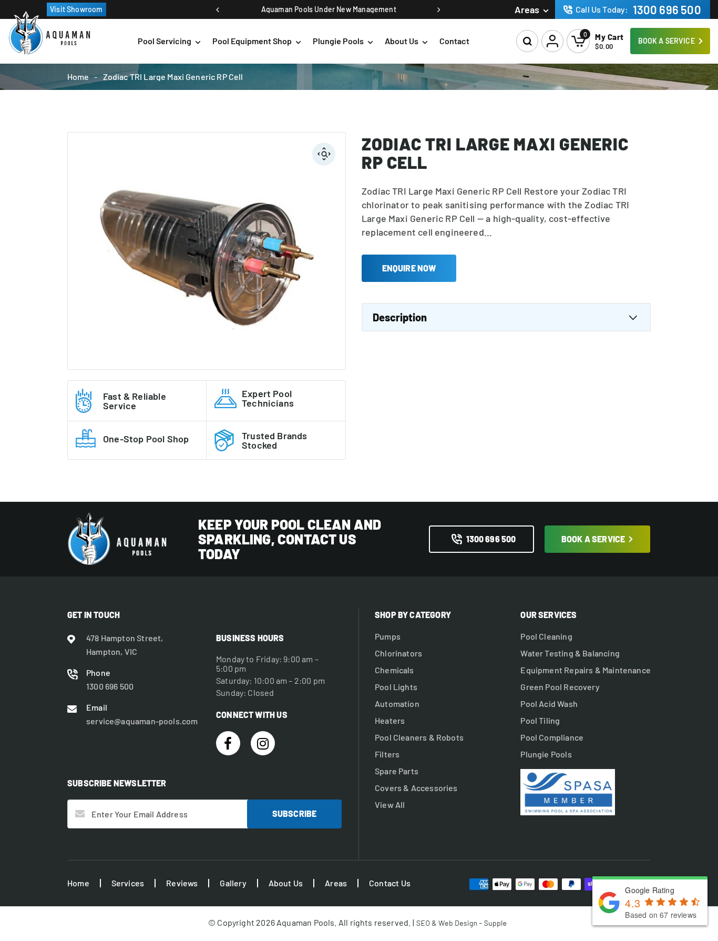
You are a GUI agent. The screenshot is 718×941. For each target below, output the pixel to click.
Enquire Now (409, 268)
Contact (454, 41)
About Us (401, 41)
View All (390, 805)
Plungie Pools (338, 41)
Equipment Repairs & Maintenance (585, 670)
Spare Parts (396, 771)
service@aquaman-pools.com (142, 721)
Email (96, 707)
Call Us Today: (638, 9)
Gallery (233, 883)
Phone (98, 672)
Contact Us (390, 883)
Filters (387, 754)
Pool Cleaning (546, 636)
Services (127, 883)
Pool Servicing (164, 41)
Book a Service (666, 40)
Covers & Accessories (416, 788)
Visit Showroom (76, 9)
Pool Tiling (540, 720)
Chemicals (394, 670)
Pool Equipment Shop (252, 41)
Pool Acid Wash (549, 704)
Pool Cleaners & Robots (419, 737)
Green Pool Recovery (559, 687)
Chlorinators (398, 653)
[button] (527, 41)
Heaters (390, 720)
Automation (397, 704)
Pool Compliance (551, 737)
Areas (527, 9)
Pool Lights (396, 687)
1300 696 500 (491, 539)
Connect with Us (252, 715)
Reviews (182, 883)
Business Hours (250, 638)
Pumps (388, 636)
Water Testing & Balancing (570, 653)
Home (78, 77)
